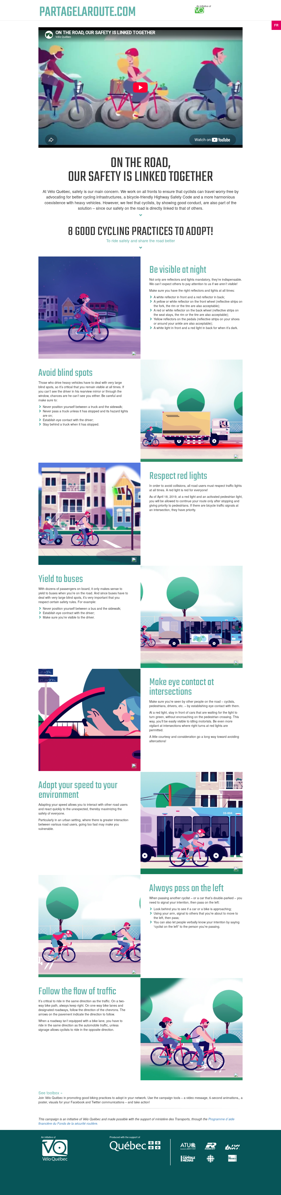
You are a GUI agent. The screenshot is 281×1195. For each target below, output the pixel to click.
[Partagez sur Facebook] (134, 353)
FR (276, 25)
